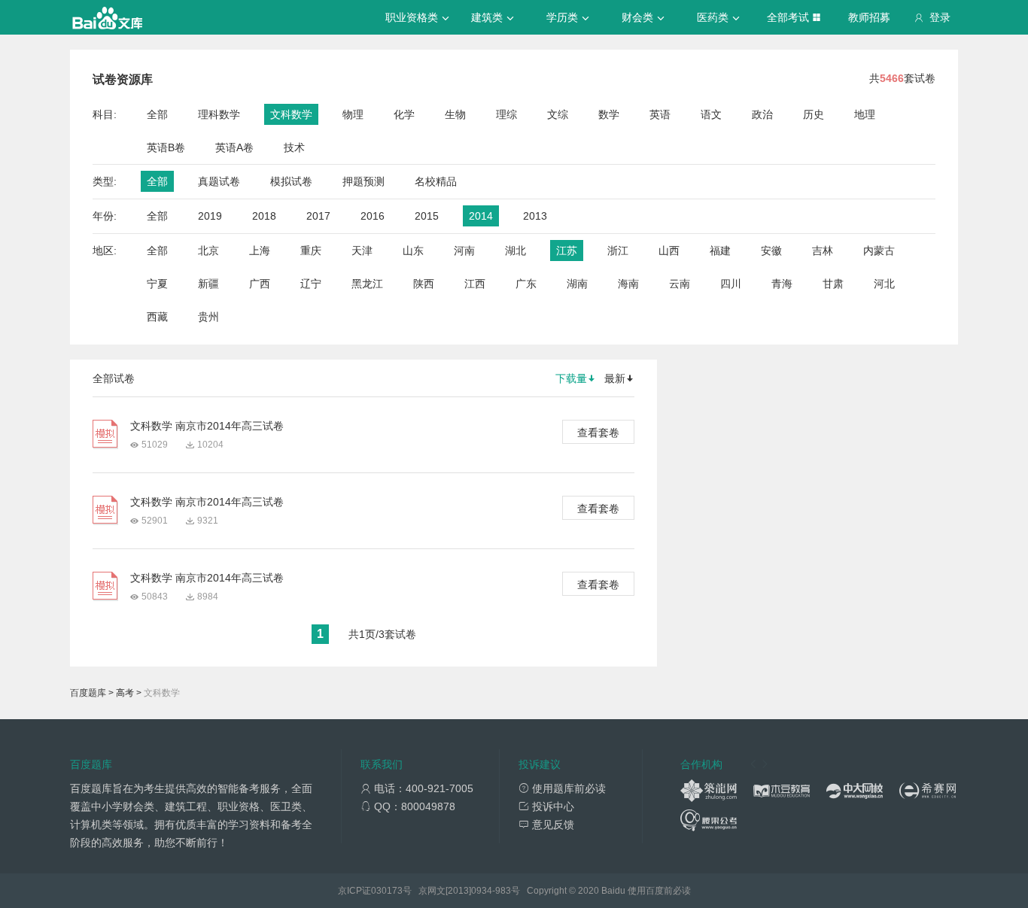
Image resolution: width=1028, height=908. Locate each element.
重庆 (310, 250)
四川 (730, 284)
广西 (259, 284)
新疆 (208, 284)
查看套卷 (598, 433)
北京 (208, 250)
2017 (318, 216)
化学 (404, 114)
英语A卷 (234, 147)
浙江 (617, 250)
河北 (884, 284)
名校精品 (436, 181)
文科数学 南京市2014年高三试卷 (207, 426)
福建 (720, 250)
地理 (864, 114)
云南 (679, 284)
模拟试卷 (291, 181)
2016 (372, 216)
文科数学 (291, 114)
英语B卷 (166, 147)
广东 (526, 284)
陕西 (423, 284)
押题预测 (363, 181)
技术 (294, 147)
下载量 (571, 378)
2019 (210, 216)
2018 (264, 216)
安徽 (771, 250)
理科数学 (219, 114)
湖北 (515, 250)
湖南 (577, 284)
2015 (427, 216)
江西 (474, 284)
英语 (660, 114)
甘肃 (833, 284)
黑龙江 (367, 284)
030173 (387, 890)
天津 (362, 250)
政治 (762, 114)
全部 (157, 114)
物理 (352, 114)
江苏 (566, 250)
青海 (781, 284)
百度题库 (88, 693)
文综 (557, 114)
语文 (711, 114)
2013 (535, 216)
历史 (813, 114)
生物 (455, 114)
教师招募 (869, 17)
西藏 (157, 317)
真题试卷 (219, 181)
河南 (464, 250)
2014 (481, 216)
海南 (628, 284)
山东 (413, 250)
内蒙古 (879, 250)
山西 (669, 250)
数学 (608, 114)
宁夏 (157, 284)
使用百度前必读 (659, 890)
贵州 (208, 317)
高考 (125, 693)
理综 (506, 114)
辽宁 (310, 284)
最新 (614, 378)
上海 (259, 250)
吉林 (822, 250)
